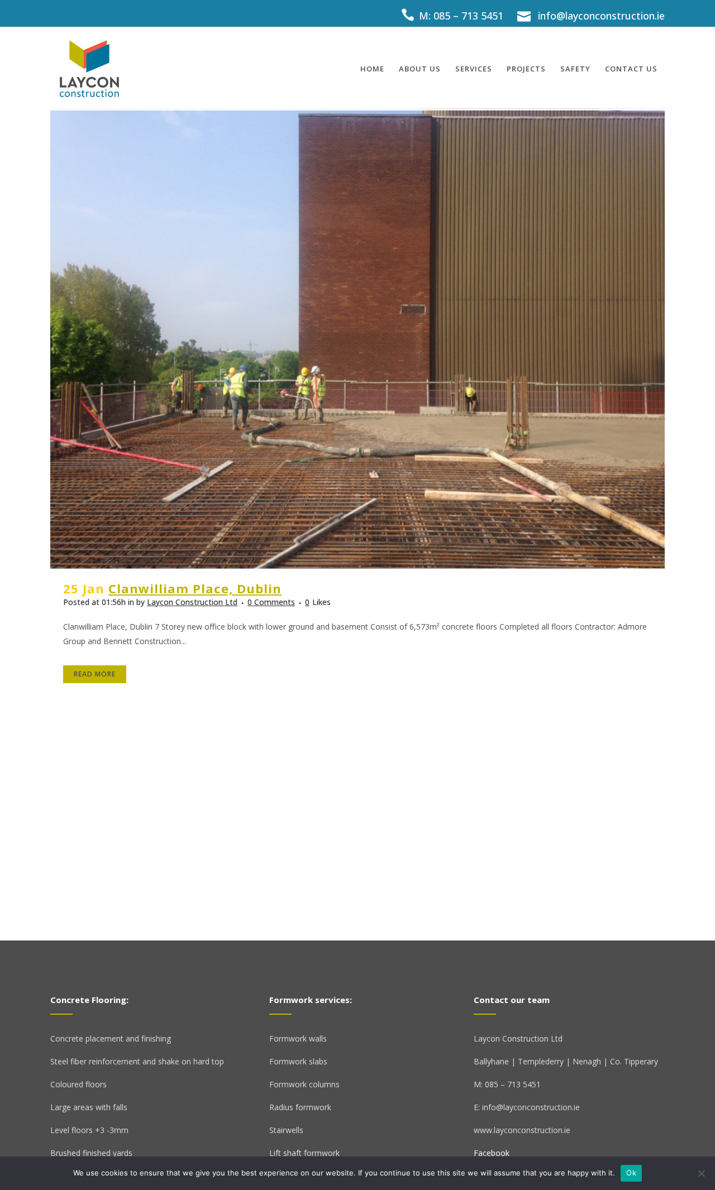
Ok (631, 1172)
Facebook (491, 1153)
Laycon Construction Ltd (192, 602)
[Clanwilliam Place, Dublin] (357, 338)
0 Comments (271, 602)
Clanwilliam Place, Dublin (195, 588)
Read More (95, 674)
